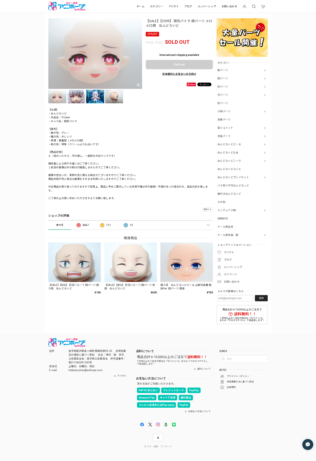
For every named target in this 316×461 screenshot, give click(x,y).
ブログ (188, 6)
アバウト (174, 6)
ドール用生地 (225, 226)
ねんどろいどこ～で (229, 160)
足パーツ (222, 103)
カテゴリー (156, 6)
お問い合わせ (229, 6)
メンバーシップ (207, 6)
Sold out (179, 64)
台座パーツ (224, 136)
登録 (261, 298)
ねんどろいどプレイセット (233, 177)
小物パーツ (224, 111)
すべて (59, 225)
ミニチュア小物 (226, 210)
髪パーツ (222, 70)
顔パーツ (222, 78)
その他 (221, 202)
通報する (207, 209)
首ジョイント (225, 127)
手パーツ (222, 94)
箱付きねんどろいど (229, 193)
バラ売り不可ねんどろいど (233, 185)
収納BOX (222, 218)
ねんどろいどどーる (229, 144)
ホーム (140, 6)
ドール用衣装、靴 (227, 235)
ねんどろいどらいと (229, 169)
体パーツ (222, 86)
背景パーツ (224, 119)
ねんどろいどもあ (227, 152)
